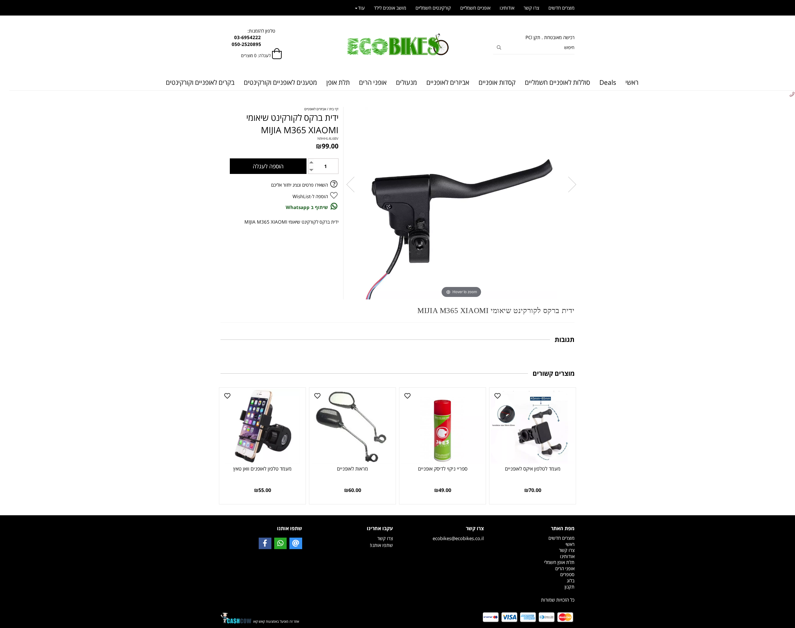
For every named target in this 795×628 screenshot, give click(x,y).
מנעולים (406, 82)
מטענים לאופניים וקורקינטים (280, 82)
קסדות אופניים (497, 82)
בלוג (571, 580)
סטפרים (567, 574)
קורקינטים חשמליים (433, 8)
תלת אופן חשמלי (559, 562)
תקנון (570, 587)
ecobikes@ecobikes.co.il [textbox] (458, 533)
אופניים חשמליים (475, 8)
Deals (607, 82)
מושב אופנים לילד (390, 8)
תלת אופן (338, 82)
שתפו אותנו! (381, 545)
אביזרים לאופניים (447, 82)
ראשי (631, 82)
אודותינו (507, 8)
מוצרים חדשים (561, 8)
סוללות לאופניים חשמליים (557, 82)
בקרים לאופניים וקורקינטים (200, 82)
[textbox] (534, 587)
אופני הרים (373, 82)
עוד (361, 8)
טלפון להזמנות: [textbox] (261, 37)
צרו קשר (531, 8)
